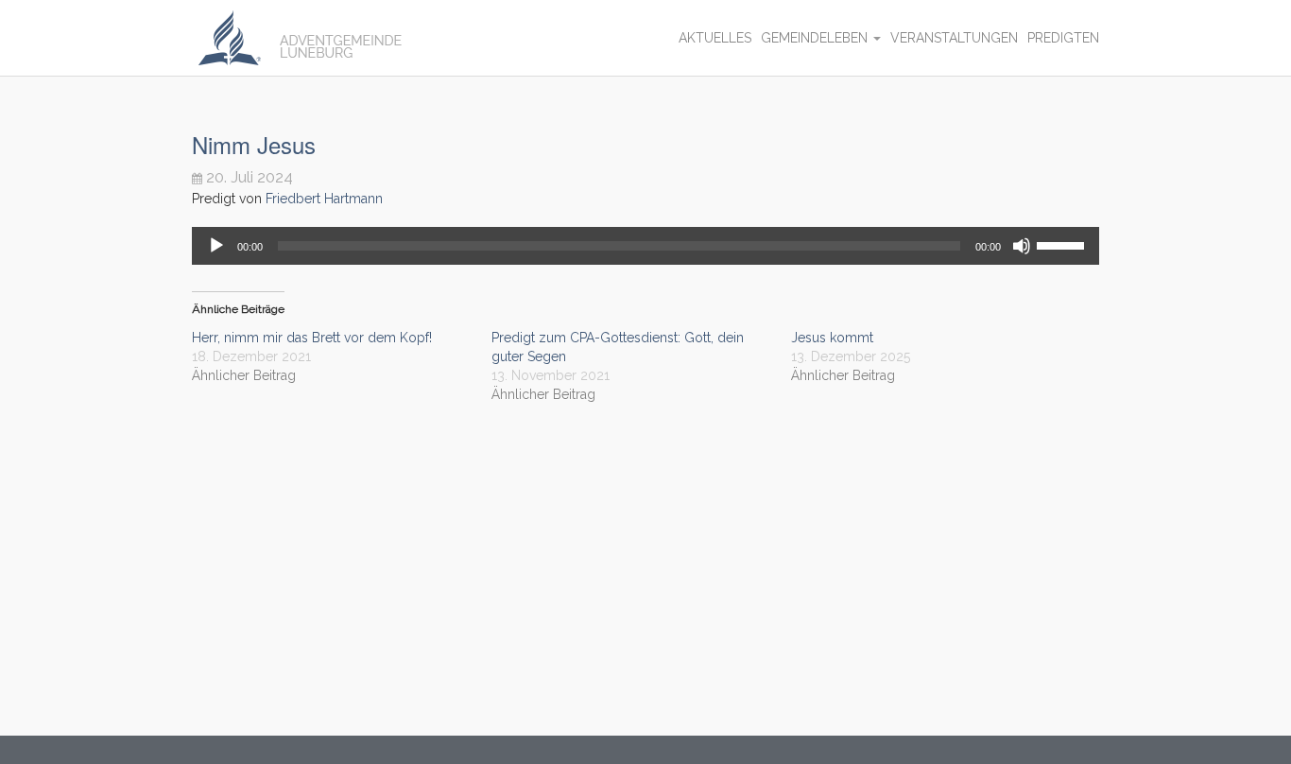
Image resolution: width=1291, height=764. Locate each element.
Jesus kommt (832, 337)
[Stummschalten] (1021, 245)
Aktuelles (715, 37)
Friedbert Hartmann (324, 198)
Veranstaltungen (954, 37)
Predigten (1063, 37)
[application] (645, 246)
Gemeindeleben (816, 37)
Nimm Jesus (254, 144)
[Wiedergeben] (216, 245)
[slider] (1063, 244)
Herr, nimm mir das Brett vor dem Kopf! (312, 337)
